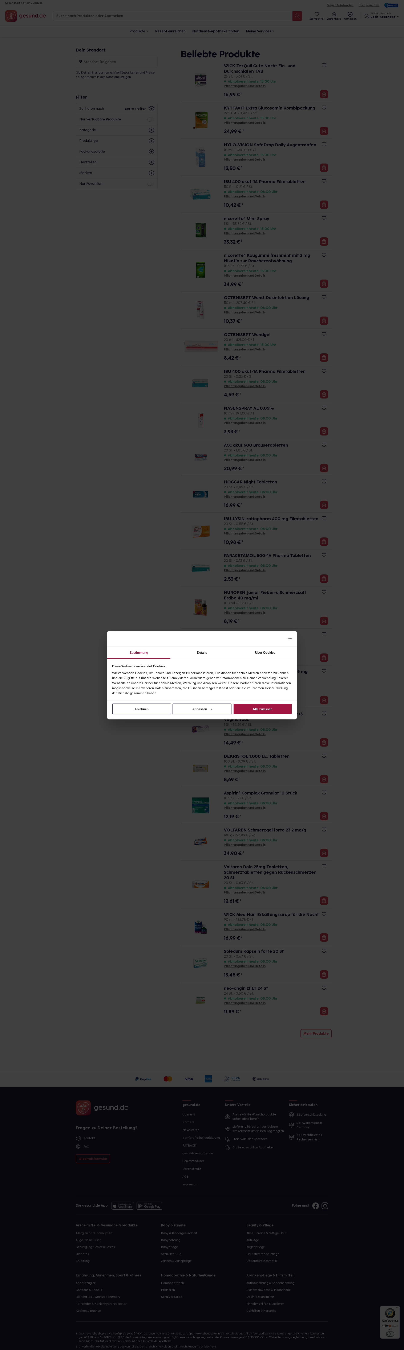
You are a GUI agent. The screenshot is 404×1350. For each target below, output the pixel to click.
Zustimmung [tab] (139, 652)
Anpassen (199, 709)
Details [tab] (202, 652)
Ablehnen (141, 709)
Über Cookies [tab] (265, 652)
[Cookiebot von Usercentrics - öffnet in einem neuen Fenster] (273, 639)
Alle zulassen (262, 709)
